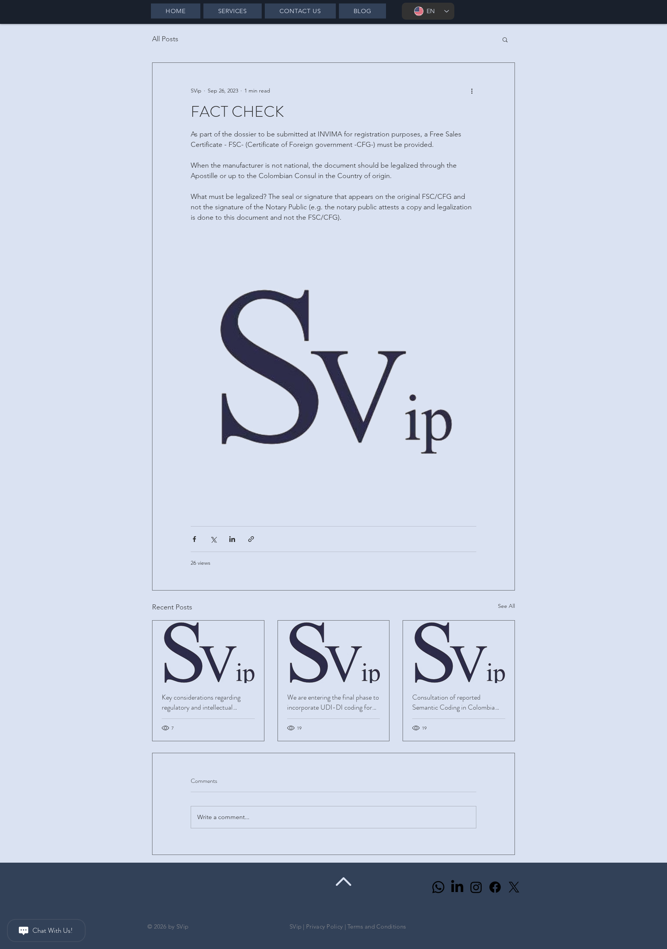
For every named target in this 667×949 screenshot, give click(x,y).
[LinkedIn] (457, 887)
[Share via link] (251, 539)
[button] (505, 39)
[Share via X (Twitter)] (213, 539)
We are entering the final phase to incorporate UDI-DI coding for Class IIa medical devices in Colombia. (333, 702)
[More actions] (471, 90)
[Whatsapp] (438, 887)
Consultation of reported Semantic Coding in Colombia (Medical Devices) (453, 702)
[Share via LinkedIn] (232, 539)
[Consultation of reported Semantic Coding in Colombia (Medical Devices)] (459, 652)
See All (506, 605)
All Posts (165, 39)
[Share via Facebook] (194, 539)
